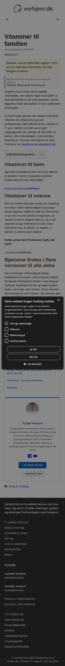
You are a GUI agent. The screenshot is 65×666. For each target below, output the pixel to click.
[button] (32, 364)
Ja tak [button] (33, 349)
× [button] (58, 300)
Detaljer (28, 316)
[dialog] (32, 333)
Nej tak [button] (33, 356)
